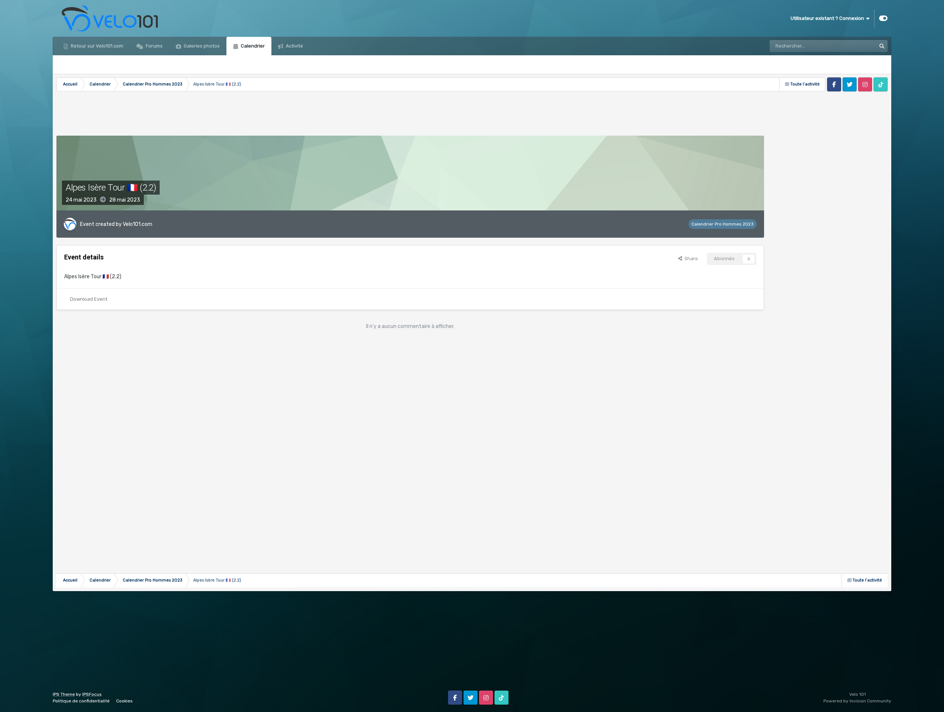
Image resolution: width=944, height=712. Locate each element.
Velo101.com (137, 224)
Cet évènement (849, 46)
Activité (294, 46)
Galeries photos (201, 46)
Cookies (124, 701)
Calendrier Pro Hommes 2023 (722, 224)
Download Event (88, 299)
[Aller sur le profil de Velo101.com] (70, 224)
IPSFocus (92, 694)
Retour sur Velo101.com (96, 46)
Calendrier (252, 46)
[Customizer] (883, 18)
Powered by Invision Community (857, 701)
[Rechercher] (882, 46)
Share (690, 258)
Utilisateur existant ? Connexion (828, 18)
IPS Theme (64, 694)
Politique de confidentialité (81, 701)
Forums (154, 46)
